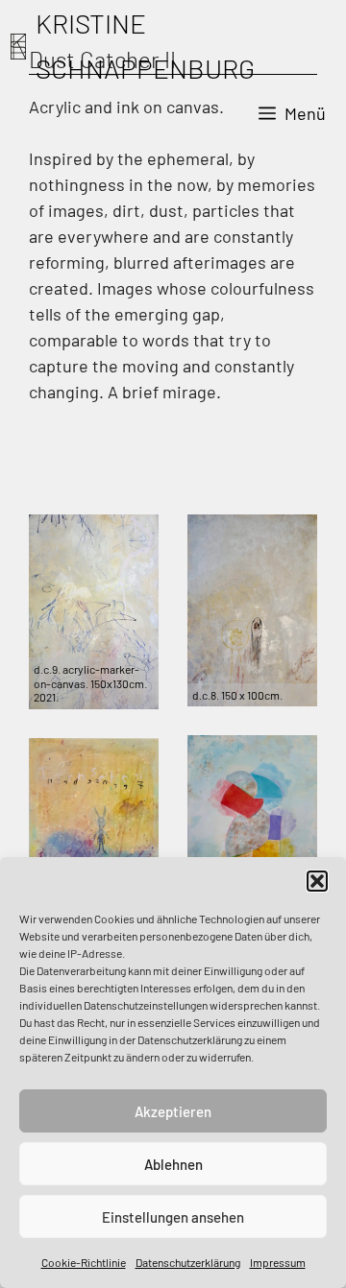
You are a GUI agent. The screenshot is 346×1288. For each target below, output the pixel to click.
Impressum (278, 1262)
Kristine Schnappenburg (145, 45)
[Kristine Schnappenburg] (18, 46)
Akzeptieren (173, 1111)
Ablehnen (173, 1164)
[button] (317, 881)
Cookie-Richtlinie (83, 1262)
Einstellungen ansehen (173, 1217)
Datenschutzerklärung (188, 1262)
